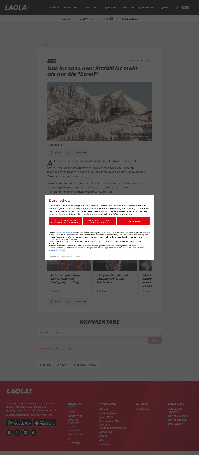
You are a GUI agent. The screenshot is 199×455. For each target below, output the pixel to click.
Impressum (54, 257)
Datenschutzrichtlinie (70, 257)
